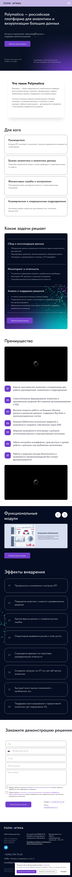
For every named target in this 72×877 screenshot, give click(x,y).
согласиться (25, 867)
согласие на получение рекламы (30, 792)
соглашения (46, 865)
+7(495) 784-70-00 (13, 854)
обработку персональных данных (39, 787)
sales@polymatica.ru (51, 807)
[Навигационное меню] (69, 3)
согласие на (47, 792)
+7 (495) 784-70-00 (57, 802)
